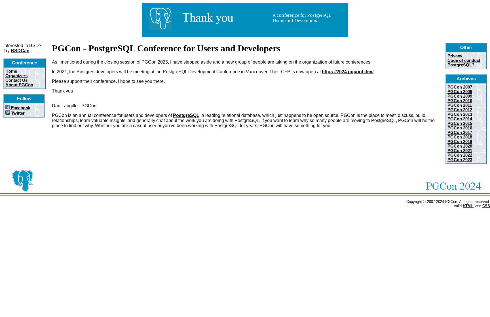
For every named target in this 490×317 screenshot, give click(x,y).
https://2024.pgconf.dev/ (347, 71)
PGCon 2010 (459, 100)
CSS (486, 206)
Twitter (17, 113)
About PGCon (19, 85)
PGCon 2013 (459, 114)
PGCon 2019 (459, 141)
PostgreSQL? (460, 65)
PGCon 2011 (459, 105)
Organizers (16, 76)
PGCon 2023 (459, 160)
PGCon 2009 (459, 96)
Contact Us (16, 80)
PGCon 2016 (459, 128)
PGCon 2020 (459, 146)
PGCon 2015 (459, 123)
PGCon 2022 (459, 155)
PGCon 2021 (459, 150)
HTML (468, 206)
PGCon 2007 (459, 87)
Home (11, 71)
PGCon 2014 (459, 119)
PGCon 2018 (459, 137)
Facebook (20, 108)
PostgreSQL (186, 115)
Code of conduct (463, 60)
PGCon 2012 (459, 110)
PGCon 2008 (459, 91)
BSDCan (20, 50)
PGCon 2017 (459, 132)
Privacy (454, 56)
